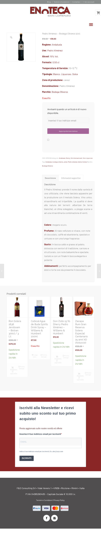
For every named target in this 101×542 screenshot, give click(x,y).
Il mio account (88, 2)
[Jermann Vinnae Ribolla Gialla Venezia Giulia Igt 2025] (99, 271)
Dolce (75, 74)
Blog (49, 2)
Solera (85, 162)
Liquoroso (66, 74)
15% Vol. (54, 56)
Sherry (68, 158)
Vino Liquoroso (88, 158)
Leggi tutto (35, 356)
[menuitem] (49, 2)
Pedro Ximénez (55, 50)
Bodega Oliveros (60, 91)
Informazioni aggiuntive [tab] (71, 178)
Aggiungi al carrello (13, 371)
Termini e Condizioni (62, 2)
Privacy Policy (59, 500)
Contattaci (76, 2)
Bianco (56, 74)
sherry (80, 162)
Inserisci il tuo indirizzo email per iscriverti (40, 434)
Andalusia (57, 44)
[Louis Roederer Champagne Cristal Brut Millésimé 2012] (2, 271)
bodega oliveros (57, 162)
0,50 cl (55, 62)
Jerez (65, 162)
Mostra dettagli (22, 367)
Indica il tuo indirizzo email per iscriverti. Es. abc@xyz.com (41, 451)
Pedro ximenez (72, 162)
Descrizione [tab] (50, 178)
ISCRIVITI (26, 458)
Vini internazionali (76, 158)
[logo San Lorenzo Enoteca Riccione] (50, 11)
